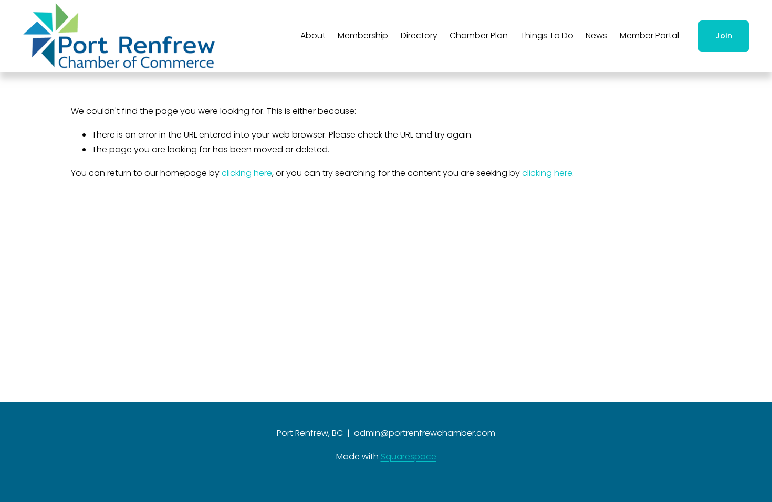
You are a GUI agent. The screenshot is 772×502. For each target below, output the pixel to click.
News (596, 35)
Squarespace (408, 457)
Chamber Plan (479, 35)
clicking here (247, 173)
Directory (419, 35)
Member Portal (649, 35)
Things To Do (546, 35)
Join (723, 35)
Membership (363, 35)
